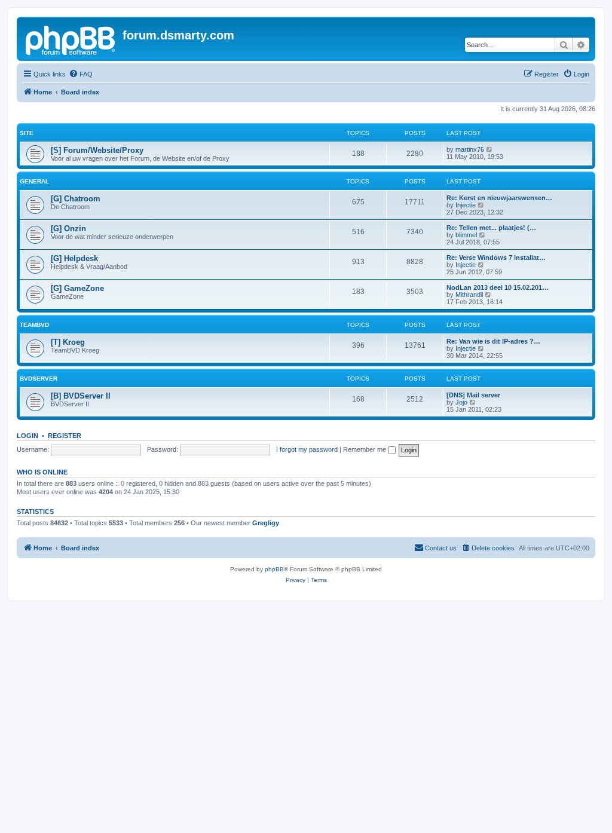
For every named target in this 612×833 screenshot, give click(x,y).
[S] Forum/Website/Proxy (97, 150)
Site (26, 133)
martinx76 (469, 149)
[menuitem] (81, 74)
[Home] (71, 39)
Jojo (461, 402)
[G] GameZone (77, 288)
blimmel (466, 234)
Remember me (365, 449)
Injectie (465, 205)
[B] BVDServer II (81, 395)
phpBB (274, 569)
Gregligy (265, 522)
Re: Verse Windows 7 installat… (496, 257)
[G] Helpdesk (74, 258)
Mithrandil (469, 294)
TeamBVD (34, 324)
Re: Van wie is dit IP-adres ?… (493, 341)
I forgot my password (307, 449)
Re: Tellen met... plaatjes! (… (491, 227)
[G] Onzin (68, 228)
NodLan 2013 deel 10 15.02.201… (497, 287)
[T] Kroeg (68, 342)
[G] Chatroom (75, 198)
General (34, 181)
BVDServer (38, 378)
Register (64, 435)
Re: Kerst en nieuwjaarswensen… (499, 197)
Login (27, 435)
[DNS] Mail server (473, 395)
